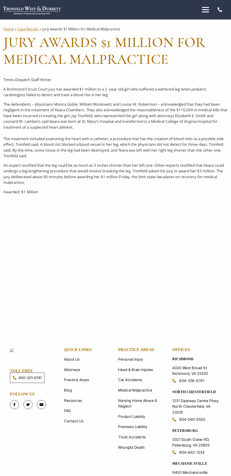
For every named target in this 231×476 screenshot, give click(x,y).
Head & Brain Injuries (135, 369)
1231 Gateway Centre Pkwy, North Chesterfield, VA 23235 (195, 407)
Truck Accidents (132, 437)
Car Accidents (130, 380)
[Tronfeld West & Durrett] (34, 350)
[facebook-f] (14, 404)
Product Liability (131, 416)
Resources (73, 400)
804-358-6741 (191, 380)
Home (8, 29)
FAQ (67, 410)
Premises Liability (132, 426)
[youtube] (41, 404)
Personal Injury (130, 359)
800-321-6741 (30, 378)
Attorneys (72, 369)
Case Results (28, 29)
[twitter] (27, 404)
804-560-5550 (192, 419)
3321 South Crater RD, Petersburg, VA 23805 (191, 442)
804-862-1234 (191, 452)
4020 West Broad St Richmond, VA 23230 (190, 371)
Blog (68, 390)
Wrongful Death (131, 447)
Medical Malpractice (135, 390)
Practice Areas (76, 380)
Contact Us (73, 421)
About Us (72, 359)
